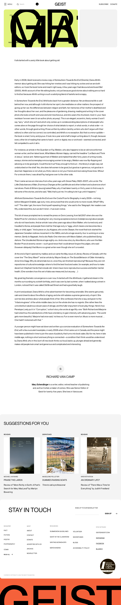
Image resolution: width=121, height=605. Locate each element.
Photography (9, 544)
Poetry (7, 539)
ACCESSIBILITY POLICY (81, 548)
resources (54, 526)
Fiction (7, 535)
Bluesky (99, 549)
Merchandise (55, 548)
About (29, 531)
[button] (9, 4)
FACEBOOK (100, 543)
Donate (113, 4)
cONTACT (30, 535)
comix (6, 549)
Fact (5, 530)
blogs (75, 542)
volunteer (77, 531)
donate (30, 540)
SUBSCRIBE (104, 4)
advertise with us (34, 544)
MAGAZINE (7, 526)
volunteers (78, 526)
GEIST (29, 526)
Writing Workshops (58, 542)
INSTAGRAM (100, 538)
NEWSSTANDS (78, 537)
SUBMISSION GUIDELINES (59, 531)
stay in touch (101, 527)
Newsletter (32, 553)
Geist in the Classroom (59, 537)
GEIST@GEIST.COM (103, 532)
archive (30, 549)
